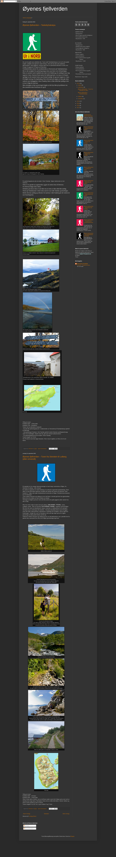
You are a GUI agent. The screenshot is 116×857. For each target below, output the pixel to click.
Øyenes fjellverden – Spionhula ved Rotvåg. (88, 208)
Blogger (72, 836)
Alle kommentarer (29, 828)
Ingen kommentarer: (42, 448)
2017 (78, 107)
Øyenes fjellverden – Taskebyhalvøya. (39, 25)
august (80, 85)
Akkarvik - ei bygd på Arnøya (83, 265)
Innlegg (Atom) (32, 816)
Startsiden (46, 813)
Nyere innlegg (26, 813)
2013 (78, 101)
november (80, 98)
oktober (80, 96)
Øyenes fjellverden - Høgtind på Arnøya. (88, 154)
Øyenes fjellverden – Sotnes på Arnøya (88, 142)
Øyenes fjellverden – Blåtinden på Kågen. (88, 182)
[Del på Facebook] (55, 449)
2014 (78, 103)
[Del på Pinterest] (57, 449)
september (81, 87)
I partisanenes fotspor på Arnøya (88, 115)
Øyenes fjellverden (45, 9)
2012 (78, 83)
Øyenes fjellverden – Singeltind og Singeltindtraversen (88, 221)
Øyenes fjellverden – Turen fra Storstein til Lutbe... (85, 90)
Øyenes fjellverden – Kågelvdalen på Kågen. (88, 194)
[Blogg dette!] (51, 449)
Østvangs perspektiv (82, 263)
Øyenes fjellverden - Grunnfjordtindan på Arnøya (88, 235)
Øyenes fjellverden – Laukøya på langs (88, 169)
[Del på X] (53, 449)
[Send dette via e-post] (50, 449)
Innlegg (27, 825)
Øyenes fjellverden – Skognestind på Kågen (88, 128)
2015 (78, 105)
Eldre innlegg (66, 813)
